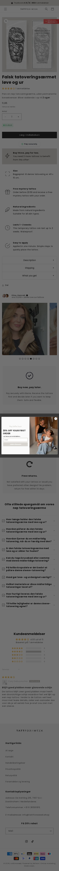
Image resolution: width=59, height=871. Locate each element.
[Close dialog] (55, 418)
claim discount (15, 444)
